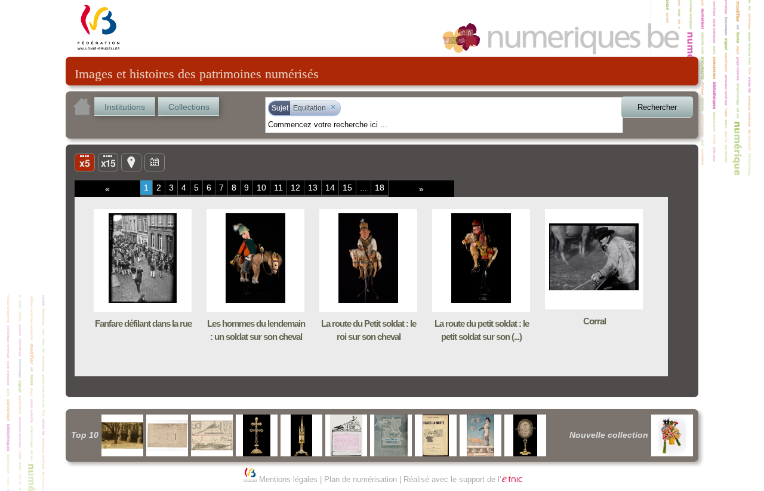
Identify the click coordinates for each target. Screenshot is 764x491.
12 (295, 187)
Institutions (124, 107)
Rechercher (657, 107)
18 (379, 187)
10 (261, 187)
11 (278, 187)
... (363, 187)
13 (313, 187)
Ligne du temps (154, 162)
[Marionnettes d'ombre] (672, 435)
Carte (131, 162)
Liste (108, 162)
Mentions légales (288, 479)
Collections (189, 107)
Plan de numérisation (360, 479)
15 (347, 187)
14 (330, 187)
